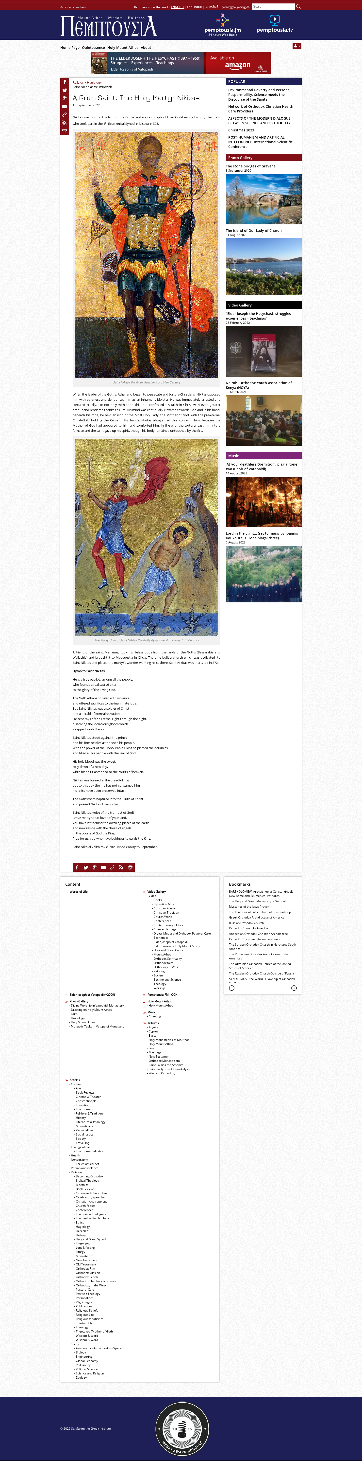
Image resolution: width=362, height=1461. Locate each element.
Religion (78, 82)
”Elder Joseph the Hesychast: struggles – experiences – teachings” (260, 316)
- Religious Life (84, 1315)
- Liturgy (79, 1252)
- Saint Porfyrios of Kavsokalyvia (168, 1069)
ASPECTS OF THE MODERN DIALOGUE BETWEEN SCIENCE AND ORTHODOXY (259, 120)
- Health (74, 1155)
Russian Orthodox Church (246, 923)
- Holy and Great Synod (90, 1239)
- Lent (151, 1048)
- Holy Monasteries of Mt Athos (168, 1040)
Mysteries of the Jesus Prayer (249, 906)
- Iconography (78, 1159)
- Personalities (84, 1130)
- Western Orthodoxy (161, 1073)
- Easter (152, 1035)
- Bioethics (81, 1185)
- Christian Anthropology (90, 1201)
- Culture (75, 1084)
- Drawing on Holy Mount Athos (90, 1010)
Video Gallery (240, 305)
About (146, 47)
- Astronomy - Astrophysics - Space (98, 1348)
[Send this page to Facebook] (64, 82)
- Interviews (82, 1243)
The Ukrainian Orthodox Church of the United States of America (260, 966)
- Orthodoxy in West (165, 967)
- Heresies (81, 1231)
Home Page (70, 47)
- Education (81, 1105)
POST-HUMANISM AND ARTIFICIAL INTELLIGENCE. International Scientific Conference (260, 142)
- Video (151, 896)
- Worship (158, 988)
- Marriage (154, 1052)
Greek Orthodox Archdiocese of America (256, 917)
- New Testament (158, 1056)
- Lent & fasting (84, 1247)
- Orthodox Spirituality (167, 958)
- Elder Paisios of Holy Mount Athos (176, 946)
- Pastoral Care (84, 1289)
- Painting (158, 971)
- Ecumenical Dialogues (90, 1214)
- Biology (80, 1352)
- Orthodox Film (84, 1268)
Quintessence (93, 47)
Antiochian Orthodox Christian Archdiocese (258, 934)
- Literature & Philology (89, 1122)
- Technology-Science (166, 979)
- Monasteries (83, 1126)
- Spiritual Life (83, 1323)
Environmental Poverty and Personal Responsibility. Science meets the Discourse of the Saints (259, 95)
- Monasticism (83, 1256)
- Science (75, 1344)
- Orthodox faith (162, 963)
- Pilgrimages (83, 1302)
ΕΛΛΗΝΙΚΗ (194, 7)
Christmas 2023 (241, 130)
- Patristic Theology (87, 1294)
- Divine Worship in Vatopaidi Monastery (96, 1005)
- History (80, 1118)
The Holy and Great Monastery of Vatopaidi (258, 901)
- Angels (152, 1027)
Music (233, 455)
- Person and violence (84, 1168)
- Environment (83, 1109)
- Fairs (73, 1014)
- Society (158, 975)
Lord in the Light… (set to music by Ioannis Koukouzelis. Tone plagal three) (262, 535)
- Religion (75, 1172)
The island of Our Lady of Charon (254, 230)
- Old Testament (85, 1264)
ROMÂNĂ (211, 7)
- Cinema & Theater (87, 1097)
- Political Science (86, 1369)
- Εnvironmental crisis (89, 1151)
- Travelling (81, 1143)
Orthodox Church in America (248, 928)
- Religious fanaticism (88, 1319)
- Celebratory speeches (90, 1197)
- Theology (159, 984)
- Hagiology (77, 1018)
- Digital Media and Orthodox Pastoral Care (181, 933)
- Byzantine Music (164, 904)
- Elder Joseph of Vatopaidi (170, 942)
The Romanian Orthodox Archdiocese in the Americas (258, 956)
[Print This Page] (64, 131)
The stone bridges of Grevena (251, 166)
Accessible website (73, 7)
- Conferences (161, 921)
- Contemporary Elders (167, 925)
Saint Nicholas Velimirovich (92, 87)
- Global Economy (86, 1361)
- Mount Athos (161, 954)
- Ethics (79, 1222)
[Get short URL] (64, 114)
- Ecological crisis (81, 1147)
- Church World (162, 917)
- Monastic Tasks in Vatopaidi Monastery (96, 1026)
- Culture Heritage (164, 929)
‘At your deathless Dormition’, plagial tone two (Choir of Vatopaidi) (261, 466)
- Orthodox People (86, 1277)
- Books (157, 900)
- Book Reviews (84, 1092)
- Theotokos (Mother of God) (93, 1331)
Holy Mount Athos (122, 47)
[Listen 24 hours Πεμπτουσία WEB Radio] (223, 24)
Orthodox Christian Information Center (255, 939)
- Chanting (154, 1016)
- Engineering (83, 1356)
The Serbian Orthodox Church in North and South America (262, 946)
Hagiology (94, 82)
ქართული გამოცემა (235, 7)
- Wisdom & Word (86, 1336)
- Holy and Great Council (168, 950)
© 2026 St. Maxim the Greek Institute (85, 1428)
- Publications (83, 1306)
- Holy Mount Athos (82, 1022)
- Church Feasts (84, 1206)
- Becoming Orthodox (88, 1176)
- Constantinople (85, 1101)
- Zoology (80, 1377)
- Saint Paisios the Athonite (165, 1065)
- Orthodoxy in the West (90, 1285)
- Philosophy (82, 1365)
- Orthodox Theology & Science (95, 1281)
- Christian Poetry (164, 908)
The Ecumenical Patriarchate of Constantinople (261, 912)
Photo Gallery (240, 157)
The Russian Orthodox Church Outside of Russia (261, 973)
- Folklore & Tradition (88, 1113)
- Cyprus (152, 1031)
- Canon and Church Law (90, 1193)
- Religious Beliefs (86, 1310)
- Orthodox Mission (87, 1273)
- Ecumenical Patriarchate (91, 1218)
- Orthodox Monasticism (163, 1061)
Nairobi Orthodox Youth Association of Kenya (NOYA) (259, 385)
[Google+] (64, 98)
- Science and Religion (89, 1373)
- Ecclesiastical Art (86, 1164)
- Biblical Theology (86, 1180)
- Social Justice (84, 1134)
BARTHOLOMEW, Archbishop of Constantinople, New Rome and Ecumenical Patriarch (261, 893)
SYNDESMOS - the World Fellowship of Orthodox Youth (262, 981)
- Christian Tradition (165, 912)
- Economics (160, 938)
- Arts (78, 1088)
